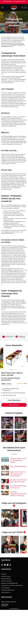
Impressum (4, 574)
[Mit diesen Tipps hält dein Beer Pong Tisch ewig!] (5, 481)
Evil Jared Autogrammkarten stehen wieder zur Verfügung (18, 493)
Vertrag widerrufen (5, 592)
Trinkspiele (4, 59)
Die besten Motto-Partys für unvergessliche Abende (18, 460)
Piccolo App (8, 173)
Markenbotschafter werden (7, 590)
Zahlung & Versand (5, 576)
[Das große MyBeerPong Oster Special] (5, 487)
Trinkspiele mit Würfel (7, 138)
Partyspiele (4, 40)
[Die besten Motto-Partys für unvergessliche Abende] (5, 460)
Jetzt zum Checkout (14, 405)
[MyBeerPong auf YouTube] (7, 565)
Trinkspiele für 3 (16, 274)
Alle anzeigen (14, 454)
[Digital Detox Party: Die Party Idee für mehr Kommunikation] (5, 473)
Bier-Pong (18, 69)
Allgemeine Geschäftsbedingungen (9, 583)
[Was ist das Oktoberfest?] (5, 467)
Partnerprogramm (5, 587)
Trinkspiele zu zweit (20, 282)
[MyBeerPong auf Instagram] (2, 565)
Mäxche (11, 136)
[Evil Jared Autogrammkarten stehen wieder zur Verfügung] (5, 493)
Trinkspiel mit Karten (12, 92)
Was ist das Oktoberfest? (18, 466)
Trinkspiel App (11, 258)
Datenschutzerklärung (6, 580)
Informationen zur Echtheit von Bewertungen (12, 585)
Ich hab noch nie (18, 156)
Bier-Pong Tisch (16, 72)
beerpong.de (4, 605)
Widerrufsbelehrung (6, 578)
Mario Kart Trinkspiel (6, 66)
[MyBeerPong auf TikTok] (10, 565)
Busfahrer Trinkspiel (11, 117)
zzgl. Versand (9, 385)
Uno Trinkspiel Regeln (18, 103)
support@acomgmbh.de (10, 601)
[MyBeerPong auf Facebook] (5, 565)
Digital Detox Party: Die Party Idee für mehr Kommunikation (17, 473)
